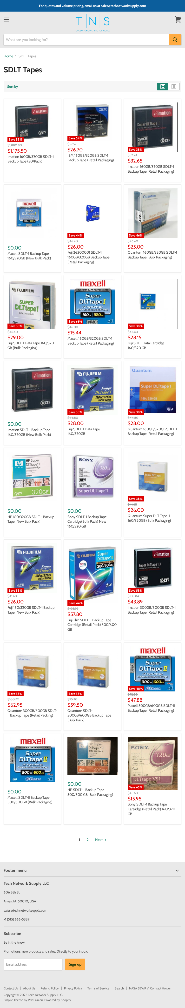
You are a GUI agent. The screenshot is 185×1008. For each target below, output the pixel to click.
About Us (29, 988)
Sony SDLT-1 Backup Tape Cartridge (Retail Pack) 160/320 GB (151, 809)
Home (8, 56)
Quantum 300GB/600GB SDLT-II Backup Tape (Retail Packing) (32, 713)
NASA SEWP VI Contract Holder (150, 988)
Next (99, 840)
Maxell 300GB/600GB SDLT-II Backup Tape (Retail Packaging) (151, 708)
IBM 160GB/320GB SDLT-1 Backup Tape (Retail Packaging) (90, 157)
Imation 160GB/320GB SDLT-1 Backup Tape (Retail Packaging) (151, 169)
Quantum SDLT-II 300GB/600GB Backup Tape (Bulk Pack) (89, 715)
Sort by (12, 86)
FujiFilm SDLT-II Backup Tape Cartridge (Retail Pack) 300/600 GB (92, 625)
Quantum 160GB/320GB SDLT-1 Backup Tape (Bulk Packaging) (152, 254)
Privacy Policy (73, 988)
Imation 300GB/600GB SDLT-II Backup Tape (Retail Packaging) (152, 610)
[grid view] (162, 86)
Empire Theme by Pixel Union (23, 1000)
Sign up (75, 964)
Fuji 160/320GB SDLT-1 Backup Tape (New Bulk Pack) (30, 610)
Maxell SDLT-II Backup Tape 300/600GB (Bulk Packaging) (30, 800)
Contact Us (11, 988)
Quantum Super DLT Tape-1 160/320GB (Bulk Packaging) (149, 518)
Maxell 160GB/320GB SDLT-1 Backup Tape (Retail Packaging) (90, 340)
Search (119, 988)
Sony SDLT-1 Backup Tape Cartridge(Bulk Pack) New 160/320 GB (87, 521)
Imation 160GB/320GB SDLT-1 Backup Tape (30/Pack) (30, 159)
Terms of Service (98, 988)
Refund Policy (49, 988)
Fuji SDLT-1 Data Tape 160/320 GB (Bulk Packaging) (30, 345)
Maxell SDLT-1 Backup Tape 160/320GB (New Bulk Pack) (29, 256)
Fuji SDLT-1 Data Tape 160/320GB (83, 431)
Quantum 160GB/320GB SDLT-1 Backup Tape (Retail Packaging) (152, 431)
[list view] (174, 86)
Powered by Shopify (57, 1000)
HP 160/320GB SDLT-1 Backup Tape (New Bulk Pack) (30, 519)
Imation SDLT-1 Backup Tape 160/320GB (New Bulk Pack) (29, 432)
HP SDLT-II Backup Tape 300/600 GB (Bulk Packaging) (90, 792)
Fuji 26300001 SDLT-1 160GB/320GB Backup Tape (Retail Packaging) (88, 257)
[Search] (175, 39)
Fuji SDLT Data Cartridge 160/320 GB (146, 345)
